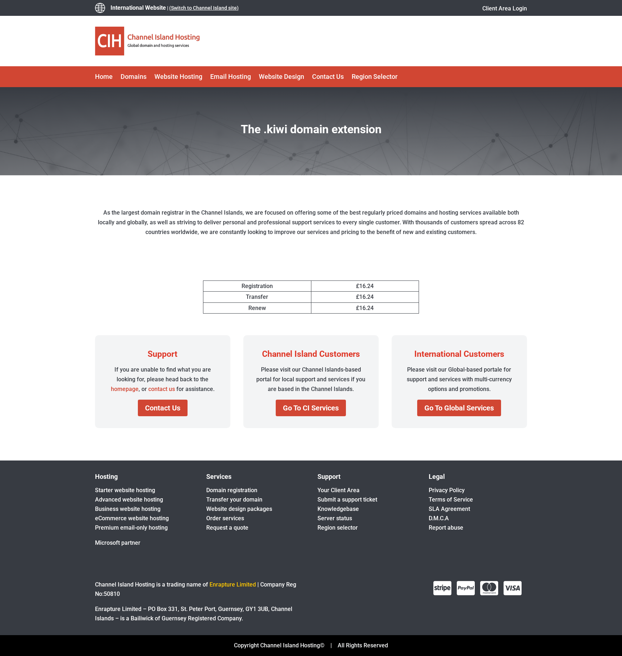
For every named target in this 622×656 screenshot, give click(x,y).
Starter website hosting (125, 490)
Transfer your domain (234, 499)
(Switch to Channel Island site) (204, 8)
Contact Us (328, 77)
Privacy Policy (447, 490)
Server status (334, 518)
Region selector (337, 527)
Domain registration (231, 490)
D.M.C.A (439, 518)
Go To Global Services (459, 408)
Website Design (281, 77)
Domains (134, 77)
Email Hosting (230, 77)
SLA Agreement (449, 509)
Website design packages (239, 509)
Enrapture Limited (232, 584)
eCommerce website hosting (132, 518)
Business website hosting (128, 509)
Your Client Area (338, 490)
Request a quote (227, 527)
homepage (125, 389)
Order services (225, 518)
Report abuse (446, 527)
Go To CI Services (311, 408)
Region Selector (374, 77)
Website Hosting (178, 77)
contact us (161, 389)
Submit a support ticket (347, 499)
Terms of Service (451, 499)
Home (104, 77)
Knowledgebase (338, 509)
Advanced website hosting (129, 499)
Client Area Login (504, 8)
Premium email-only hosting (131, 527)
